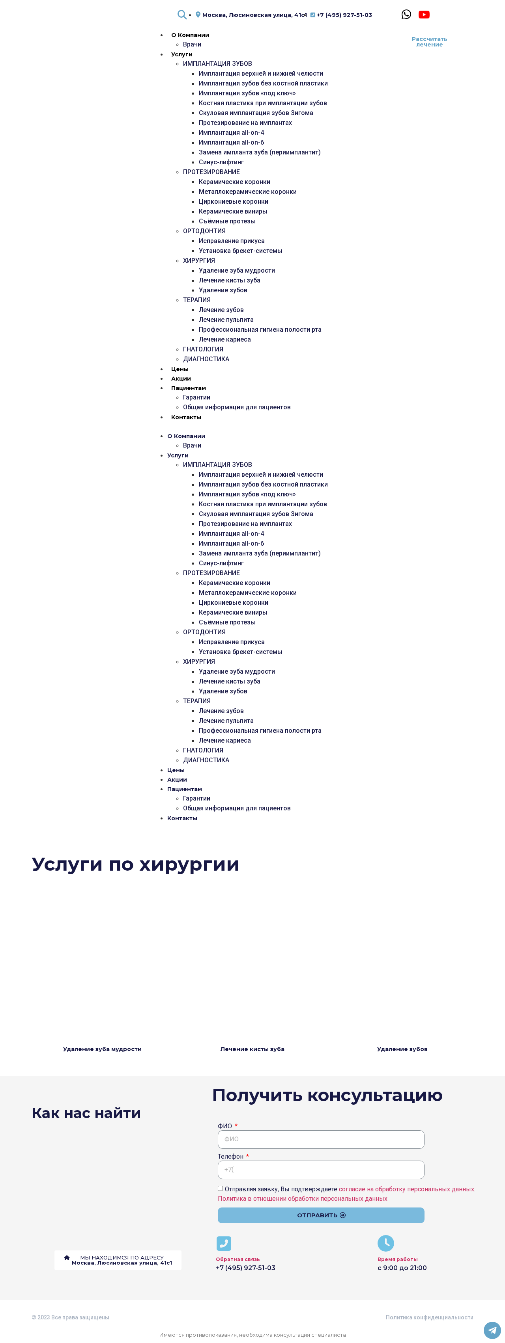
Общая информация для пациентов (237, 407)
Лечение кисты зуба (229, 280)
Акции (181, 378)
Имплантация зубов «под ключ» (247, 93)
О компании (190, 35)
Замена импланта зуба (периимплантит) (260, 152)
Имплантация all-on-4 (231, 132)
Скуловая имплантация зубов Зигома (256, 113)
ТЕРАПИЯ (197, 300)
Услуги (182, 54)
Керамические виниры (233, 211)
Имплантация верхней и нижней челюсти (261, 73)
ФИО (226, 1126)
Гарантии (196, 397)
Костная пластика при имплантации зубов (263, 103)
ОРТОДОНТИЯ (204, 231)
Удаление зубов (223, 290)
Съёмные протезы (227, 221)
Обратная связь (238, 1259)
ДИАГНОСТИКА (206, 359)
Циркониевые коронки (233, 201)
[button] (267, 426)
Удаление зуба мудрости (237, 270)
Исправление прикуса (232, 241)
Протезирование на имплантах (245, 122)
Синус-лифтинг (221, 162)
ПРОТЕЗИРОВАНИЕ (211, 172)
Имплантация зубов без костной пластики (263, 83)
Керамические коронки (234, 182)
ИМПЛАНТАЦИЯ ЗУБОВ (217, 63)
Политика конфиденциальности (429, 1317)
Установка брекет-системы (240, 250)
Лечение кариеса (225, 339)
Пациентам (188, 388)
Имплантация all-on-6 (231, 142)
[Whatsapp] (406, 14)
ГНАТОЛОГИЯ (203, 349)
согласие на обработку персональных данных (406, 1189)
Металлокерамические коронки (248, 191)
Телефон (231, 1157)
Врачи (192, 44)
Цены (180, 369)
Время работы (398, 1259)
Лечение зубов (221, 310)
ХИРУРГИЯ (199, 260)
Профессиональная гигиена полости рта (260, 329)
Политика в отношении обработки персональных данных (302, 1198)
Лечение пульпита (226, 319)
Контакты (186, 417)
